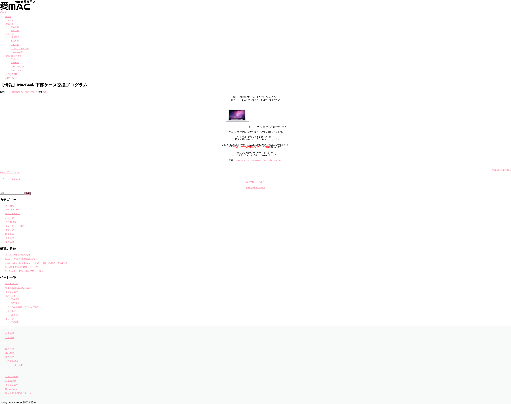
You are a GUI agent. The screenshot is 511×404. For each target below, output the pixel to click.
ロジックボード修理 (20, 48)
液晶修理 (15, 41)
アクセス (9, 20)
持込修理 (15, 27)
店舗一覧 (9, 319)
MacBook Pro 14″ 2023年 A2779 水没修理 (24, 271)
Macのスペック (17, 66)
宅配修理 (15, 31)
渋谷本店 (15, 322)
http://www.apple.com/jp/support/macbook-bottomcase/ (259, 160)
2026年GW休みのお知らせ (17, 255)
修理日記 (9, 34)
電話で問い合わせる (501, 170)
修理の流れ (10, 24)
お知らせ (15, 59)
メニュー (4, 12)
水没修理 (15, 45)
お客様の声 (10, 311)
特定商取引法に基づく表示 (18, 288)
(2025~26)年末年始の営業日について (22, 259)
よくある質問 (11, 74)
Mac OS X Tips (17, 70)
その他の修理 (17, 52)
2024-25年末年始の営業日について (21, 267)
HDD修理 (15, 37)
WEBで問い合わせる (10, 172)
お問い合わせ (11, 78)
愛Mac (46, 92)
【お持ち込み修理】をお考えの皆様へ (23, 307)
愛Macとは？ (11, 283)
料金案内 (15, 63)
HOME (8, 17)
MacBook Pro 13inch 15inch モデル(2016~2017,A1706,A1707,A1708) (36, 263)
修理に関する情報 (13, 56)
